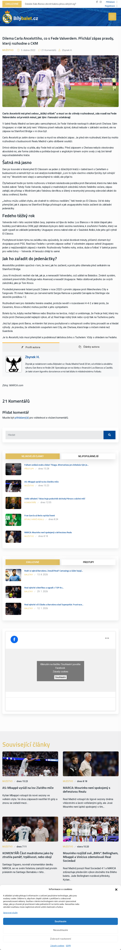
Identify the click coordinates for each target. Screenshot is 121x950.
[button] (116, 889)
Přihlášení (110, 2)
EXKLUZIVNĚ (32, 562)
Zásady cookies (57, 946)
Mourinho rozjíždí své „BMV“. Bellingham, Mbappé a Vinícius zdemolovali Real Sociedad (90, 857)
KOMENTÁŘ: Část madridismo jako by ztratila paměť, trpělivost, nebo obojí (27, 855)
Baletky (28, 574)
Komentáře (30, 502)
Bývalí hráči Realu (34, 519)
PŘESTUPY (88, 562)
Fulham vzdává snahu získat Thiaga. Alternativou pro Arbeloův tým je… (56, 464)
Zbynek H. (66, 50)
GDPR (68, 946)
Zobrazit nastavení (60, 938)
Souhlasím (60, 921)
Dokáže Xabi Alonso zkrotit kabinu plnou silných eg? (50, 4)
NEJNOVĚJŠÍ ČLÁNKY (33, 456)
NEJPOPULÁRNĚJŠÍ (88, 456)
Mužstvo (8, 50)
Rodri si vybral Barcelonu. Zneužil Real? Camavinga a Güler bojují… (53, 570)
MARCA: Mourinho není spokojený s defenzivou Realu (48, 532)
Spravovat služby (10, 913)
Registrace (110, 6)
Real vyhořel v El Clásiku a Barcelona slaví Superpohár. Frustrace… (53, 604)
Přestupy (29, 469)
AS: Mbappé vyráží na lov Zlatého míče (41, 481)
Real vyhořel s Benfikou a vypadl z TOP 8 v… (44, 587)
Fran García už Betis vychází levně (39, 515)
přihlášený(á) (22, 417)
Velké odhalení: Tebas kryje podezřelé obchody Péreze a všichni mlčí (54, 498)
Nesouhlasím (60, 930)
